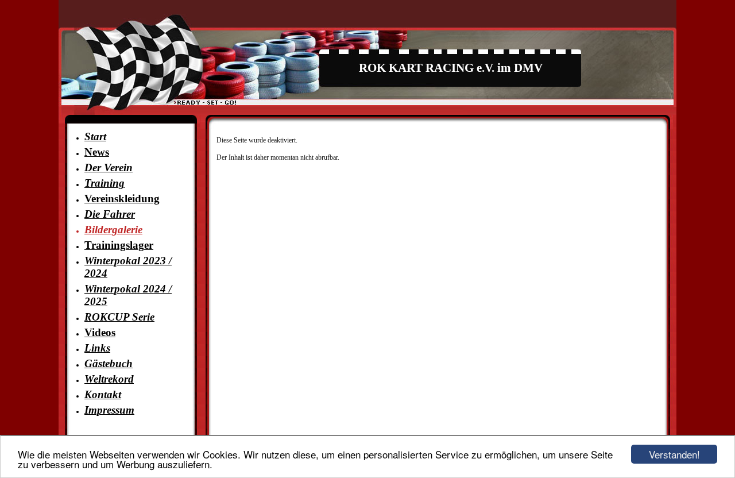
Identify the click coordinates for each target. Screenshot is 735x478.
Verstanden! (674, 454)
